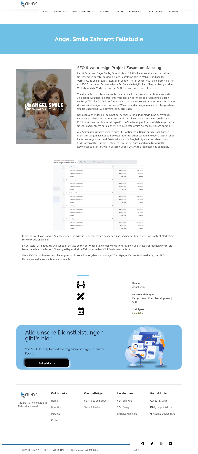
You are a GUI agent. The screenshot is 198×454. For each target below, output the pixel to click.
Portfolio (135, 11)
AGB (136, 449)
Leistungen (155, 11)
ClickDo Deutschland (164, 413)
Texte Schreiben (92, 407)
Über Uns (56, 407)
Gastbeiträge (81, 11)
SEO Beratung (124, 400)
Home (45, 11)
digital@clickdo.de (162, 407)
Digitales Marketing (127, 413)
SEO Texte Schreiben (95, 400)
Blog (120, 11)
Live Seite (137, 313)
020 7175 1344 (160, 400)
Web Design (123, 407)
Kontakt (174, 11)
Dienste (104, 11)
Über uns (60, 11)
